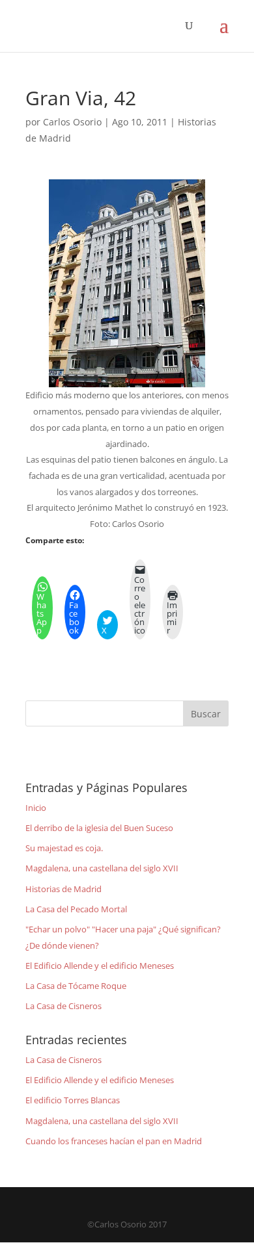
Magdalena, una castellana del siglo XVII (101, 868)
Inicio (35, 808)
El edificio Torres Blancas (72, 1100)
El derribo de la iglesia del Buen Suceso (99, 828)
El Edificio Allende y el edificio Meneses (99, 965)
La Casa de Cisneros (63, 1006)
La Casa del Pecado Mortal (76, 909)
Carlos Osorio (72, 122)
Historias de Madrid (63, 889)
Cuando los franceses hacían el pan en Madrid (113, 1141)
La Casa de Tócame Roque (75, 986)
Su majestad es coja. (64, 848)
